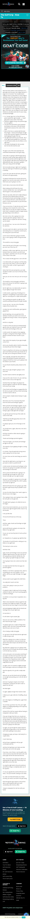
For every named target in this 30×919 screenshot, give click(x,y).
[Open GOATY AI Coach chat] (26, 915)
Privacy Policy (19, 891)
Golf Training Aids (20, 867)
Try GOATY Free (15, 819)
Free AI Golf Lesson (8, 878)
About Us (18, 889)
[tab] (3, 85)
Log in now (21, 32)
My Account (19, 886)
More (20, 917)
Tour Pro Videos (7, 865)
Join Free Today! (20, 862)
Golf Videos (5, 862)
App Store (23, 826)
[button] (24, 4)
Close (23, 917)
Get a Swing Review (7, 892)
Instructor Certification (21, 869)
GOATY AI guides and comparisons (13, 907)
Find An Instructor (20, 871)
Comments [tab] (11, 85)
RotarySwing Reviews (21, 865)
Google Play (16, 830)
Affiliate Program (7, 894)
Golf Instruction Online (8, 897)
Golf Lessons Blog (7, 876)
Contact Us (21, 914)
